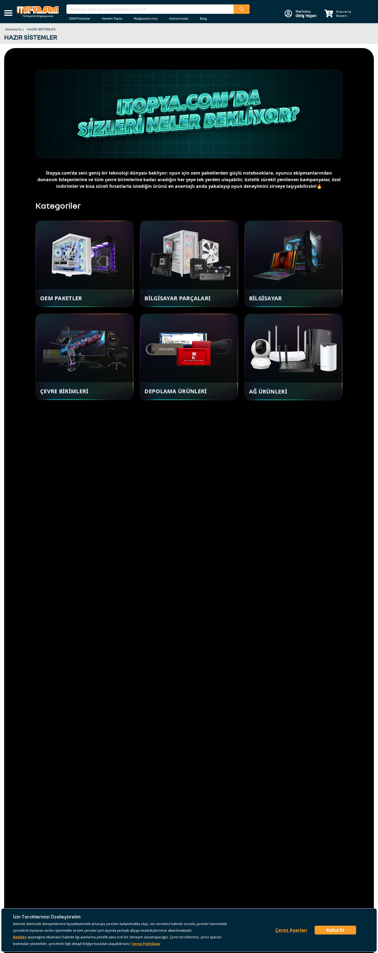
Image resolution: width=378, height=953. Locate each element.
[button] (8, 13)
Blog (203, 18)
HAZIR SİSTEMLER (41, 29)
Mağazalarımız (146, 18)
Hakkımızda (178, 18)
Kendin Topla (112, 18)
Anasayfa (13, 29)
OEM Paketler (79, 18)
